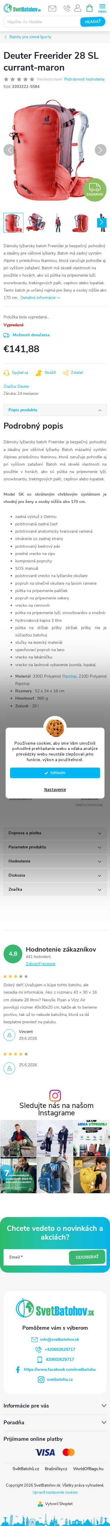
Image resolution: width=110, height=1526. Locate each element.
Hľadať (93, 22)
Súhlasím (57, 772)
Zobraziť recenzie (40, 964)
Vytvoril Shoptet (58, 1504)
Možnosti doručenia (31, 335)
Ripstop (69, 676)
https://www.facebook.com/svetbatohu (60, 1369)
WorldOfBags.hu (88, 1469)
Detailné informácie (38, 297)
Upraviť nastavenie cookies (55, 1492)
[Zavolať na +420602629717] (67, 8)
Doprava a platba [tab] (25, 833)
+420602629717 (60, 1349)
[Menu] (102, 8)
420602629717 (60, 1359)
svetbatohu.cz (60, 1379)
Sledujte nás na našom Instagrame (56, 1109)
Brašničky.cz (56, 1469)
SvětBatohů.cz (26, 1469)
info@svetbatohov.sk (59, 1339)
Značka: (16, 386)
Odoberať (87, 1257)
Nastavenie (55, 790)
